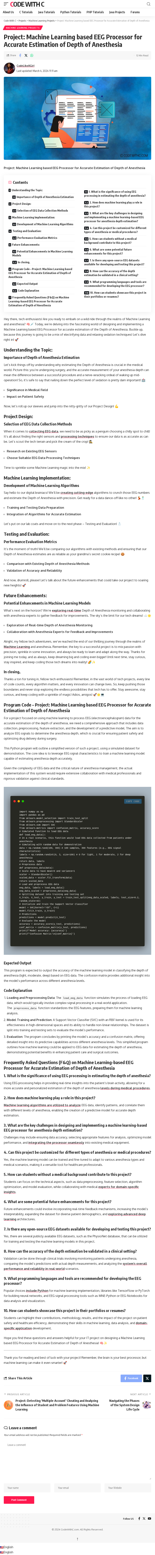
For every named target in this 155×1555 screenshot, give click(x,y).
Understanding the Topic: (27, 190)
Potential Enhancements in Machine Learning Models (42, 253)
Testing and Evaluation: (26, 231)
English (8, 1547)
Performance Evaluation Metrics (37, 237)
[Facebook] (139, 1519)
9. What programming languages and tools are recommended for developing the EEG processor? (115, 283)
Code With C (27, 4)
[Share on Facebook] (20, 55)
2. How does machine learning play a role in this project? (113, 204)
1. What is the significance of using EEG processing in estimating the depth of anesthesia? (115, 193)
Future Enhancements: (26, 244)
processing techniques (77, 436)
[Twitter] (144, 1519)
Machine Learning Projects (23, 28)
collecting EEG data (43, 431)
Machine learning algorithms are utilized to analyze (42, 1105)
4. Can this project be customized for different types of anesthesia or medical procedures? (115, 230)
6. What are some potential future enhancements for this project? (108, 251)
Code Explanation (28, 290)
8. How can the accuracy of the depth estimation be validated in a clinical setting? (111, 273)
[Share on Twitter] (26, 55)
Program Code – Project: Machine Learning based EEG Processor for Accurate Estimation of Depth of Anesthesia (40, 273)
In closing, (24, 262)
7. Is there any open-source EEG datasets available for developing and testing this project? (114, 262)
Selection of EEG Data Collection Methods (42, 210)
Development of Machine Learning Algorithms (45, 224)
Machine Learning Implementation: (33, 217)
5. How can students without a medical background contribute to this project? (110, 240)
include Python (37, 1291)
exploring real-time (66, 610)
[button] (7, 4)
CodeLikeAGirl (25, 65)
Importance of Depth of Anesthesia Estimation (45, 197)
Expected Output (27, 283)
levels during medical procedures (125, 1088)
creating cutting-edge (76, 493)
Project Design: (21, 203)
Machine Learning (17, 647)
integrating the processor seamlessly (56, 1142)
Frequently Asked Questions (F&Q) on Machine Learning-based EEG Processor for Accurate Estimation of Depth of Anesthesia (39, 301)
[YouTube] (149, 1519)
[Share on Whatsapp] (31, 55)
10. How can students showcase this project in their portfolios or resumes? (115, 294)
